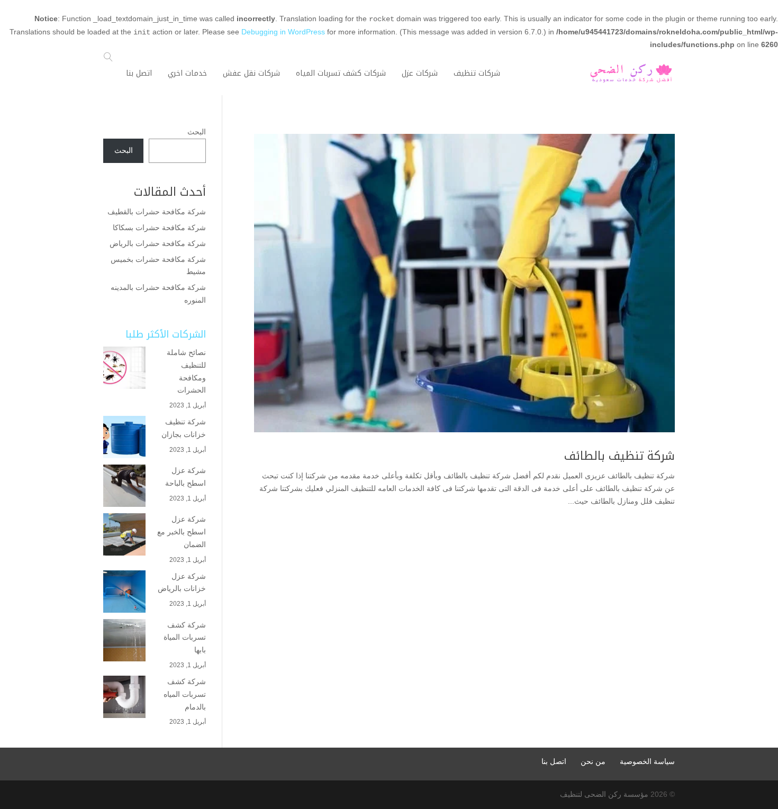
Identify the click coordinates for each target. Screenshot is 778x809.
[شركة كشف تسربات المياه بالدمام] (124, 697)
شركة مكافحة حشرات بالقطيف (156, 211)
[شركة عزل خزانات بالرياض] (124, 591)
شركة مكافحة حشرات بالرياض (156, 243)
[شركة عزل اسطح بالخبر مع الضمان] (124, 534)
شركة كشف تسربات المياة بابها (185, 638)
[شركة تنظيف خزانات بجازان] (124, 437)
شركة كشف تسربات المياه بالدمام (185, 694)
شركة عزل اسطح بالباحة (184, 476)
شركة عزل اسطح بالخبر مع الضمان (181, 532)
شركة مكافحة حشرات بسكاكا (159, 227)
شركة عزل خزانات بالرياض (182, 582)
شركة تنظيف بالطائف (619, 456)
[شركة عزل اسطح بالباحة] (124, 486)
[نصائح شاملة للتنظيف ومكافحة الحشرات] (124, 368)
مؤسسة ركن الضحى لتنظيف (604, 794)
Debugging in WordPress (283, 32)
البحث (196, 132)
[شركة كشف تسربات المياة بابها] (124, 640)
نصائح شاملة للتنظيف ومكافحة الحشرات (186, 371)
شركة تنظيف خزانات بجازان (183, 428)
